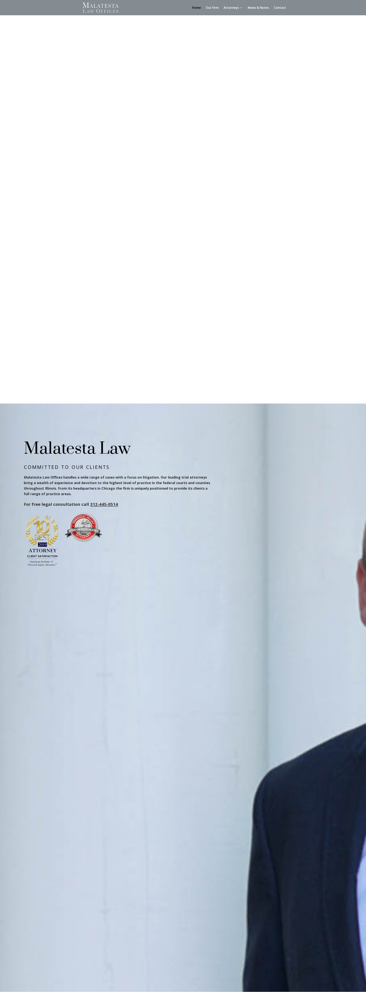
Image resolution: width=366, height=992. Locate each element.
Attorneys (231, 8)
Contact (280, 8)
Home (196, 8)
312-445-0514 (104, 504)
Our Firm (212, 8)
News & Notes (258, 8)
